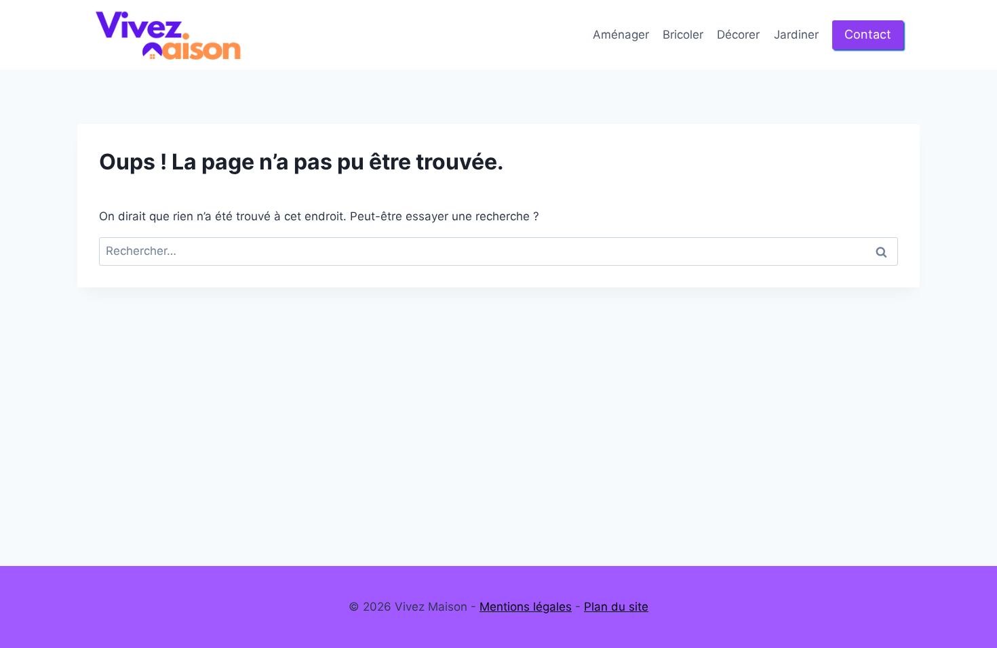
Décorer (738, 34)
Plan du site (616, 606)
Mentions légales (526, 606)
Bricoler (683, 34)
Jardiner (796, 34)
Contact (867, 34)
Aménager (621, 34)
